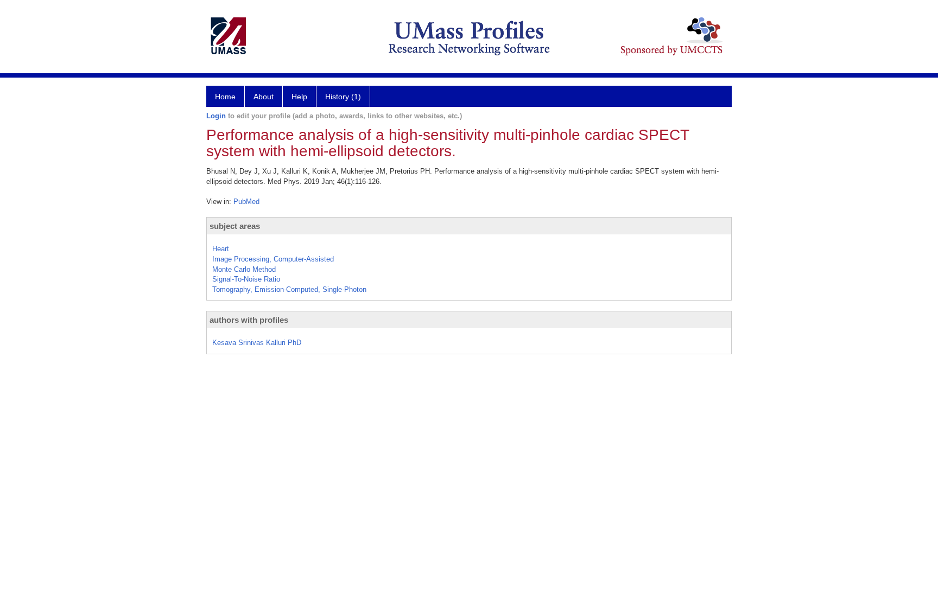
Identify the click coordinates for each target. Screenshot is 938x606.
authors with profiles (249, 319)
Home (225, 96)
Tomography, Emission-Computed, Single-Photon (289, 289)
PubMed (246, 201)
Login (216, 116)
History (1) (343, 96)
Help (299, 96)
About (263, 96)
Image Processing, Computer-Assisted (273, 259)
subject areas (235, 226)
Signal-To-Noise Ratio (246, 279)
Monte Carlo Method (244, 269)
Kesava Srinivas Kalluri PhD (256, 343)
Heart (220, 249)
